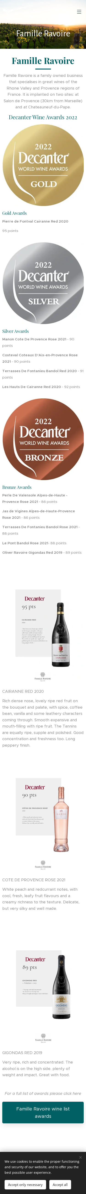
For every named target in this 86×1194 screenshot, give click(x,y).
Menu (79, 11)
